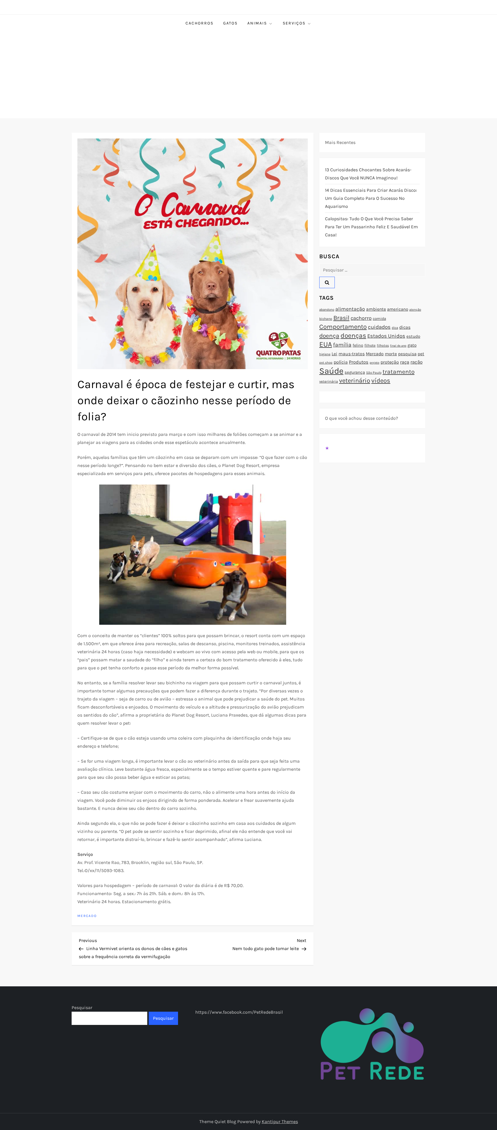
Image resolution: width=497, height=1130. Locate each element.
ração (416, 362)
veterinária (328, 381)
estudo (413, 336)
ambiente (376, 309)
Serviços (294, 23)
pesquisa (407, 353)
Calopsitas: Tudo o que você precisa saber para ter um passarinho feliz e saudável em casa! (371, 227)
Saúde (331, 371)
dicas (404, 327)
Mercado (87, 916)
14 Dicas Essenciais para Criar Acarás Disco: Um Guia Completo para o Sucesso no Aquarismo (371, 198)
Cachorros (199, 23)
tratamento (398, 371)
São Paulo (373, 373)
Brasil (341, 317)
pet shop (325, 362)
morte (391, 353)
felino (358, 345)
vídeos (380, 380)
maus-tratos (352, 353)
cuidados (379, 327)
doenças (353, 335)
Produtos (358, 362)
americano (397, 309)
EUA (325, 344)
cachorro (361, 318)
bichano (325, 319)
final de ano (398, 345)
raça (404, 362)
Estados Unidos (386, 336)
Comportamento (343, 327)
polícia (341, 362)
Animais (257, 23)
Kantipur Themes (280, 1121)
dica (395, 328)
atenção (415, 310)
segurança (355, 372)
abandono (326, 309)
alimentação (350, 309)
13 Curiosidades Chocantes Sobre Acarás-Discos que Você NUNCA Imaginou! (368, 174)
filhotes (383, 345)
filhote (370, 345)
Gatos (230, 23)
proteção (390, 362)
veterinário (354, 380)
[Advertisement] (248, 75)
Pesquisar (82, 1007)
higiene (324, 354)
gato (412, 345)
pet (421, 353)
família (342, 344)
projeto (374, 362)
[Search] (327, 282)
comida (379, 318)
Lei (334, 353)
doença (329, 335)
